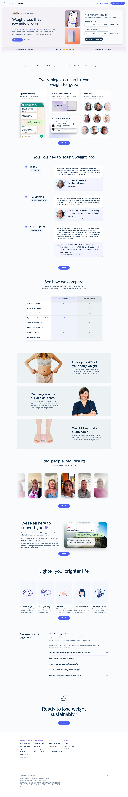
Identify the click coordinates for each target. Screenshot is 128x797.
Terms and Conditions (55, 743)
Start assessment (118, 3)
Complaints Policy (54, 749)
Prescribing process (39, 749)
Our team (37, 746)
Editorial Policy (53, 746)
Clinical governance (39, 752)
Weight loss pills (24, 757)
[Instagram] (100, 775)
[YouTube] (107, 775)
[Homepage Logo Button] (8, 3)
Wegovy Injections (25, 746)
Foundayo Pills (23, 752)
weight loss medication (33, 29)
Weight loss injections (25, 754)
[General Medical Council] (26, 770)
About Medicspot (39, 743)
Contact (66, 743)
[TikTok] (105, 775)
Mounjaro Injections (25, 743)
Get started (17, 40)
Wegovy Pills (23, 749)
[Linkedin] (102, 775)
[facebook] (97, 775)
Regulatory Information (55, 752)
